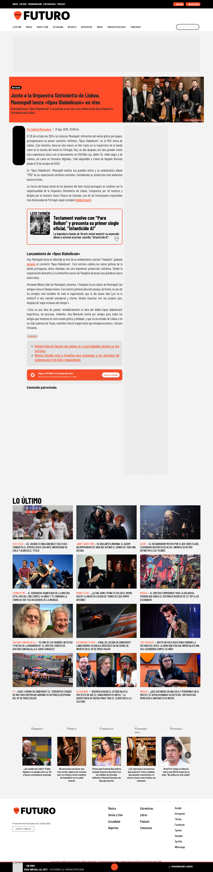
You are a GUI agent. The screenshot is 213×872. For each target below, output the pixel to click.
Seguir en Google (111, 375)
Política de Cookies (89, 861)
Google (178, 808)
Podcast (144, 821)
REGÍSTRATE (194, 4)
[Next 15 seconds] (121, 866)
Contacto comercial (23, 829)
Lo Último (17, 27)
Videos (100, 27)
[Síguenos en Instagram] (171, 14)
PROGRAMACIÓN (35, 4)
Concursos (136, 27)
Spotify (178, 841)
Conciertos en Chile (116, 27)
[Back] (100, 866)
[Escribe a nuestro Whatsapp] (199, 14)
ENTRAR (179, 4)
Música (29, 27)
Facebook (179, 824)
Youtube (178, 835)
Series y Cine (42, 27)
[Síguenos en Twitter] (185, 14)
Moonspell (33, 336)
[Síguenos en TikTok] (175, 14)
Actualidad (58, 27)
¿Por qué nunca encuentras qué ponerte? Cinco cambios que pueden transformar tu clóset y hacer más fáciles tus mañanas (141, 774)
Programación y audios (182, 866)
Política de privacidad (71, 861)
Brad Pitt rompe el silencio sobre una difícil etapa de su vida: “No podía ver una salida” (176, 771)
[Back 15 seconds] (107, 866)
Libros (143, 815)
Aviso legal (55, 861)
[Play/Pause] (114, 866)
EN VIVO (23, 4)
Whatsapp (179, 847)
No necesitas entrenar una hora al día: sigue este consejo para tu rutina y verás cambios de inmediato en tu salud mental (71, 774)
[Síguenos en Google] (166, 14)
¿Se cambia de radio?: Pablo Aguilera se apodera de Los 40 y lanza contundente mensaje (37, 771)
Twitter (178, 830)
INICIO (15, 4)
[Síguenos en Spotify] (194, 14)
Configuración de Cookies (108, 861)
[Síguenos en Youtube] (189, 14)
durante (31, 264)
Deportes (72, 27)
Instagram (179, 813)
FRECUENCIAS (49, 4)
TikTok (177, 819)
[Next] (128, 866)
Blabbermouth (83, 200)
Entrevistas (86, 27)
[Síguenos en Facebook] (180, 14)
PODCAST (61, 4)
